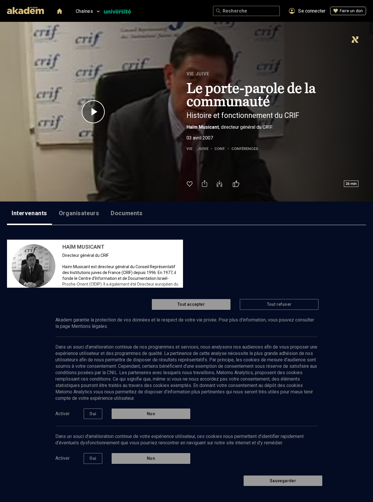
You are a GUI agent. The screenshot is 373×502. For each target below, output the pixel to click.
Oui (92, 413)
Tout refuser (279, 304)
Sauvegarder (283, 480)
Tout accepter (191, 304)
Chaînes (84, 11)
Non (151, 413)
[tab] (29, 213)
